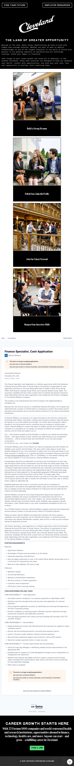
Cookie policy (41, 711)
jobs (3, 338)
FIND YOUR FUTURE (14, 5)
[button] (69, 761)
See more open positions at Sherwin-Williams (37, 691)
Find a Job (36, 747)
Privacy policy (32, 711)
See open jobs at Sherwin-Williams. (21, 364)
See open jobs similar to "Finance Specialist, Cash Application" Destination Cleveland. (37, 366)
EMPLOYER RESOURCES (57, 5)
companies (12, 338)
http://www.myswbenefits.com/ (18, 455)
